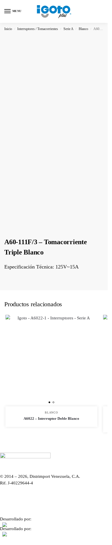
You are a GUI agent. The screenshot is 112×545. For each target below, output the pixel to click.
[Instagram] (54, 507)
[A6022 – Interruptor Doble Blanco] (51, 360)
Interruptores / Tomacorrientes (37, 29)
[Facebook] (54, 495)
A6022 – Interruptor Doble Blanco (51, 418)
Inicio (8, 29)
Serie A (68, 29)
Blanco (83, 29)
